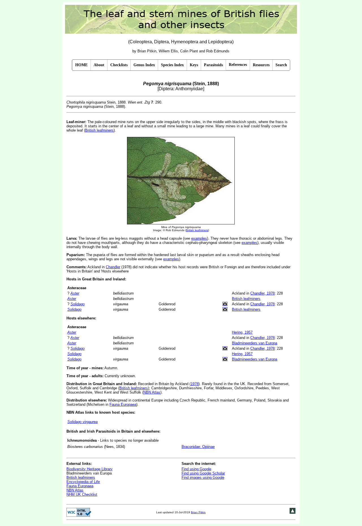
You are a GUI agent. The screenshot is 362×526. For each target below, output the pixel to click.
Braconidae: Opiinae (198, 447)
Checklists (119, 65)
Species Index (172, 65)
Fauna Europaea (122, 404)
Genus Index (144, 65)
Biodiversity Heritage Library (89, 469)
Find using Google (196, 469)
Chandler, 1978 (262, 293)
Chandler (113, 267)
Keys (194, 65)
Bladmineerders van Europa (254, 343)
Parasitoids (213, 65)
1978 (195, 384)
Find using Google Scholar (203, 473)
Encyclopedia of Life (83, 482)
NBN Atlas (151, 392)
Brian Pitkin (198, 512)
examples (199, 238)
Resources (261, 65)
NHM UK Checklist (81, 494)
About (99, 65)
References (238, 65)
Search (281, 65)
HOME (81, 65)
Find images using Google (203, 477)
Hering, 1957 (242, 332)
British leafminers (99, 130)
